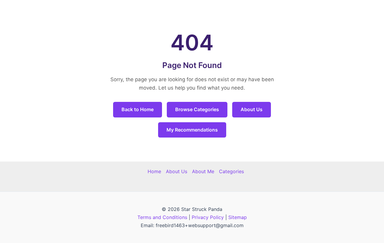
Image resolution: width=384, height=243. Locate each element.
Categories (231, 171)
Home (154, 171)
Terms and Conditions (162, 217)
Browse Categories (197, 109)
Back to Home (138, 109)
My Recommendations (192, 130)
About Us (251, 109)
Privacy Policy (208, 217)
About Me (203, 171)
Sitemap (237, 217)
